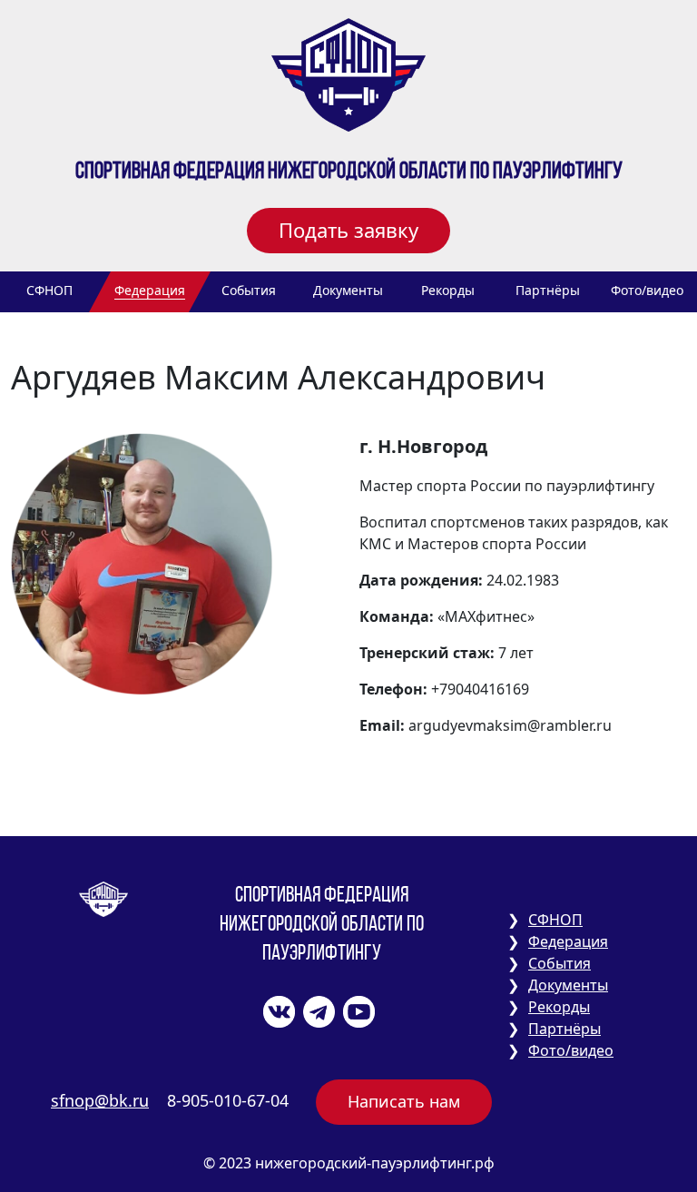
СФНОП (49, 290)
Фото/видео (647, 290)
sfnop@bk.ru (100, 1100)
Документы (348, 290)
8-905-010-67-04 (228, 1100)
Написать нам (404, 1101)
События (248, 290)
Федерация (149, 290)
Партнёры (547, 290)
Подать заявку (348, 229)
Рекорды (448, 290)
